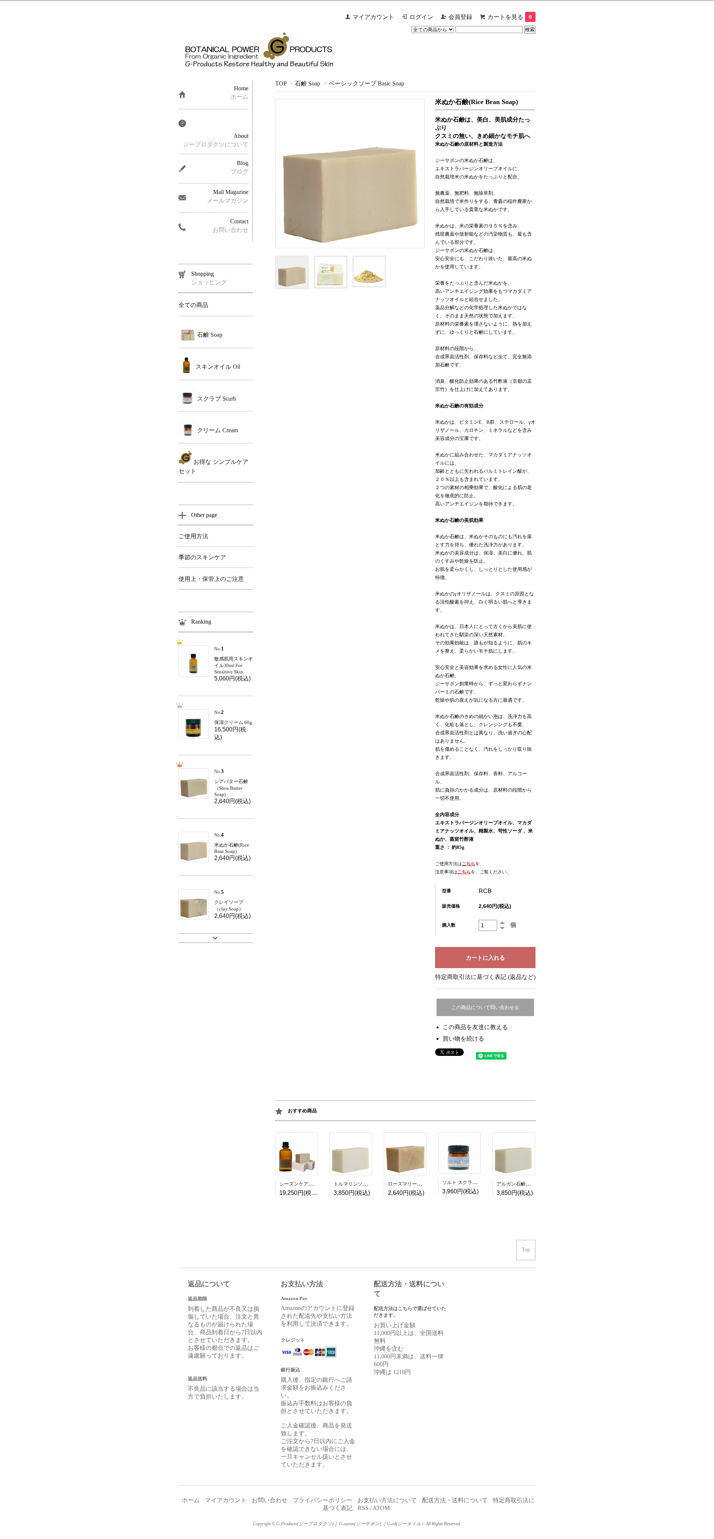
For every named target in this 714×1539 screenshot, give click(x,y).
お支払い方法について (387, 1500)
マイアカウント (373, 17)
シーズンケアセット (301, 1184)
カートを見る (510, 17)
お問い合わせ (269, 1500)
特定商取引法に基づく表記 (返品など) (485, 977)
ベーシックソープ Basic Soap (366, 83)
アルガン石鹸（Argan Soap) (525, 1184)
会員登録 (460, 17)
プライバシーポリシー (322, 1500)
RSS (363, 1508)
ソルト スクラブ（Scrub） (470, 1182)
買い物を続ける (463, 1038)
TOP (280, 83)
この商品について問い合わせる (485, 1007)
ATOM (381, 1508)
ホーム (191, 1500)
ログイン (421, 17)
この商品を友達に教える (475, 1027)
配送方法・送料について (455, 1500)
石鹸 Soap (307, 83)
